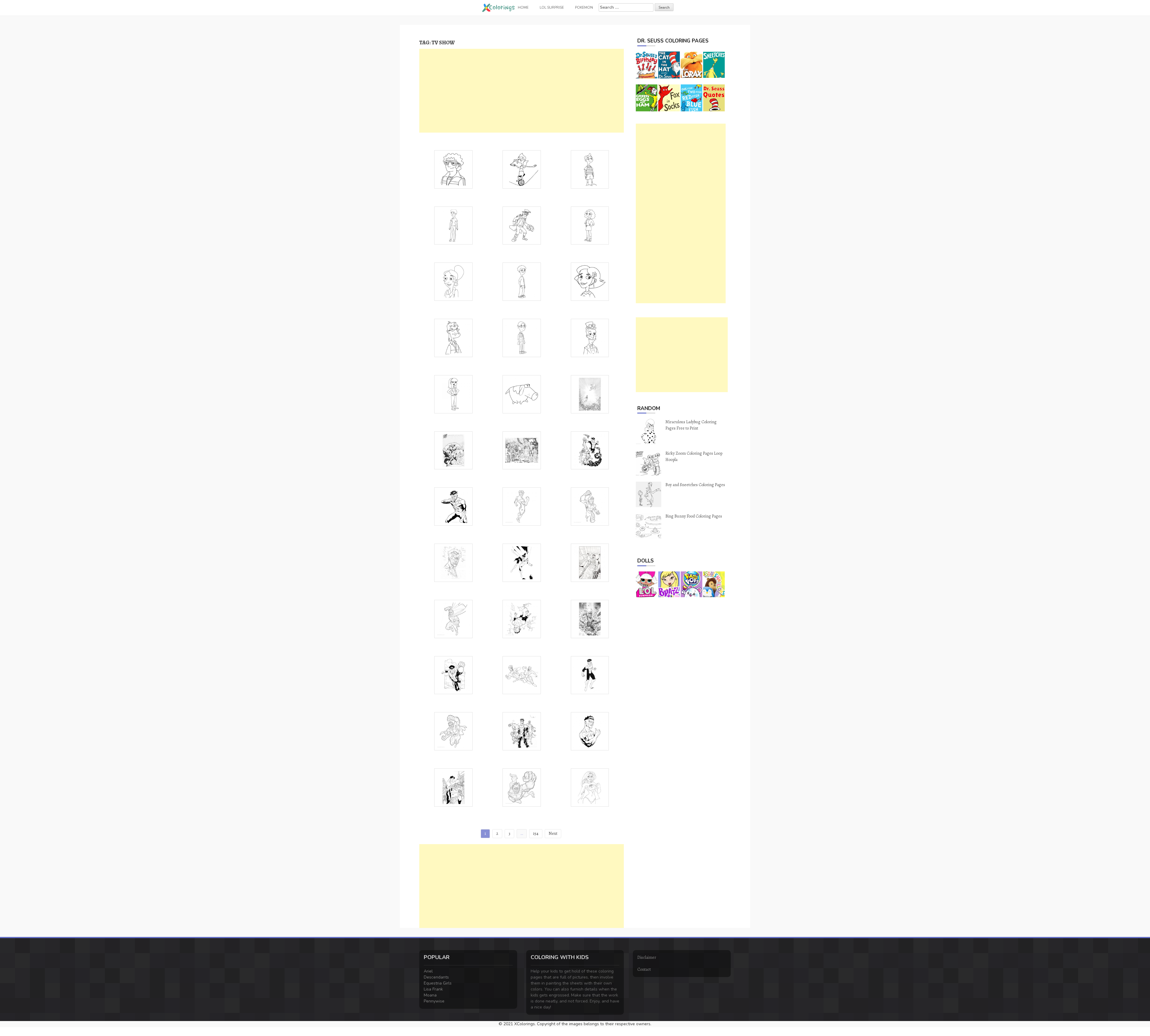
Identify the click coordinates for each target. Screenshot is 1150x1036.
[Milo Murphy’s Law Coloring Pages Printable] (590, 169)
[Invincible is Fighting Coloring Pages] (453, 506)
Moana (430, 995)
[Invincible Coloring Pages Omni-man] (453, 731)
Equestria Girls (438, 983)
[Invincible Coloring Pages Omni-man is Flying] (521, 787)
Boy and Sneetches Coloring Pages (695, 485)
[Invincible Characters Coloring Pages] (521, 450)
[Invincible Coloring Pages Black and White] (453, 787)
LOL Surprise (552, 7)
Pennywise (434, 1001)
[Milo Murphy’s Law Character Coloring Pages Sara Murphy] (590, 281)
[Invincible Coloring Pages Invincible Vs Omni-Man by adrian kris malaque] (521, 675)
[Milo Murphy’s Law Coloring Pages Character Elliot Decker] (453, 337)
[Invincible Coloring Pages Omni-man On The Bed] (590, 562)
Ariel (428, 971)
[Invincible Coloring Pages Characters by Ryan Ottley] (453, 450)
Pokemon (584, 7)
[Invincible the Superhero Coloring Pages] (521, 506)
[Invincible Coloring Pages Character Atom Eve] (590, 787)
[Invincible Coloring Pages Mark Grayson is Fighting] (521, 618)
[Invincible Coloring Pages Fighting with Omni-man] (521, 562)
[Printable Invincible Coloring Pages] (590, 450)
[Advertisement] (521, 91)
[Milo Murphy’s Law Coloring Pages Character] (453, 169)
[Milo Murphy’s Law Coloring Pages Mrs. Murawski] (453, 281)
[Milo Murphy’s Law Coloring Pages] (521, 169)
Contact (644, 969)
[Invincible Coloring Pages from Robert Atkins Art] (453, 675)
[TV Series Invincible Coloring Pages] (590, 394)
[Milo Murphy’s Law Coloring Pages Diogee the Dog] (521, 394)
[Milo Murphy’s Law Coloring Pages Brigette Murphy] (453, 225)
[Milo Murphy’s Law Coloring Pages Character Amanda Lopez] (453, 394)
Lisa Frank (433, 989)
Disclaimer (646, 957)
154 (535, 833)
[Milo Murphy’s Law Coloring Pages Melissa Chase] (590, 225)
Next (553, 833)
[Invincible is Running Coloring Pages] (590, 506)
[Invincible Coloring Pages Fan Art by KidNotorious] (590, 675)
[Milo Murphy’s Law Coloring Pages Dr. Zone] (521, 225)
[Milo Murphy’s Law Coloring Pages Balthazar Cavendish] (590, 337)
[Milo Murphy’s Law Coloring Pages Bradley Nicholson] (521, 337)
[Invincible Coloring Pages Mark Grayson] (590, 731)
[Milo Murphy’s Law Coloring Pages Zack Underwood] (521, 281)
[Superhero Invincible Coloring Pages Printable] (590, 618)
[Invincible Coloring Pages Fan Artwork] (453, 562)
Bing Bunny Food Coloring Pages (693, 516)
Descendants (436, 977)
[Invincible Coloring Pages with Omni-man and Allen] (521, 731)
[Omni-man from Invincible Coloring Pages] (453, 618)
